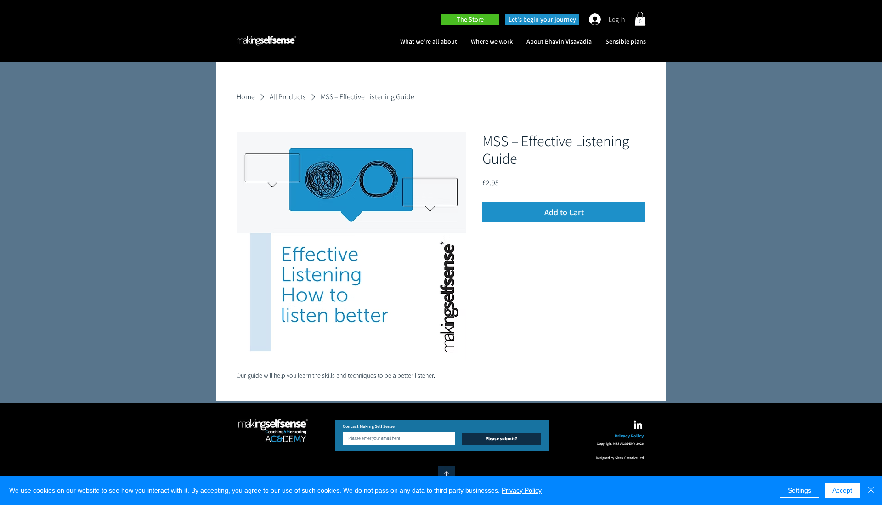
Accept (842, 490)
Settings (799, 490)
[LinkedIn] (638, 425)
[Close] (870, 490)
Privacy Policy (522, 490)
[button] (640, 19)
